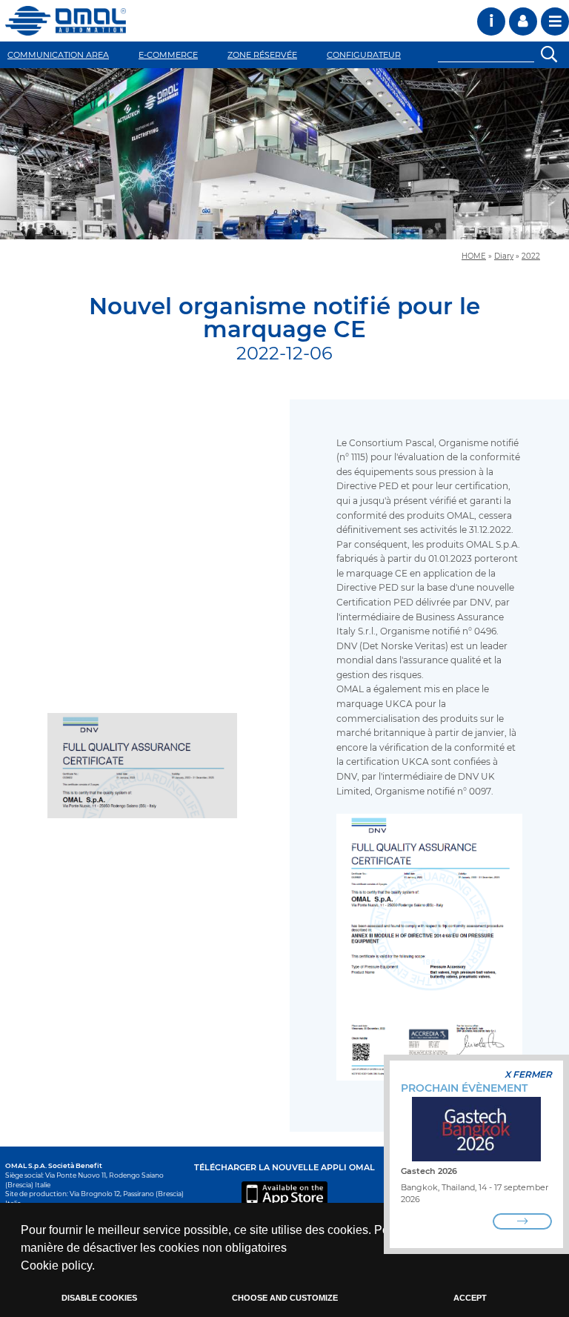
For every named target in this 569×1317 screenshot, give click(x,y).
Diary (503, 255)
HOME (474, 255)
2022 (531, 255)
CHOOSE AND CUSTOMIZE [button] (285, 1297)
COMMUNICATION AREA (58, 55)
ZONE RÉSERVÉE (262, 55)
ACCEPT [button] (470, 1297)
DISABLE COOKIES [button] (99, 1297)
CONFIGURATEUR (364, 55)
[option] (284, 153)
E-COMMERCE (168, 55)
